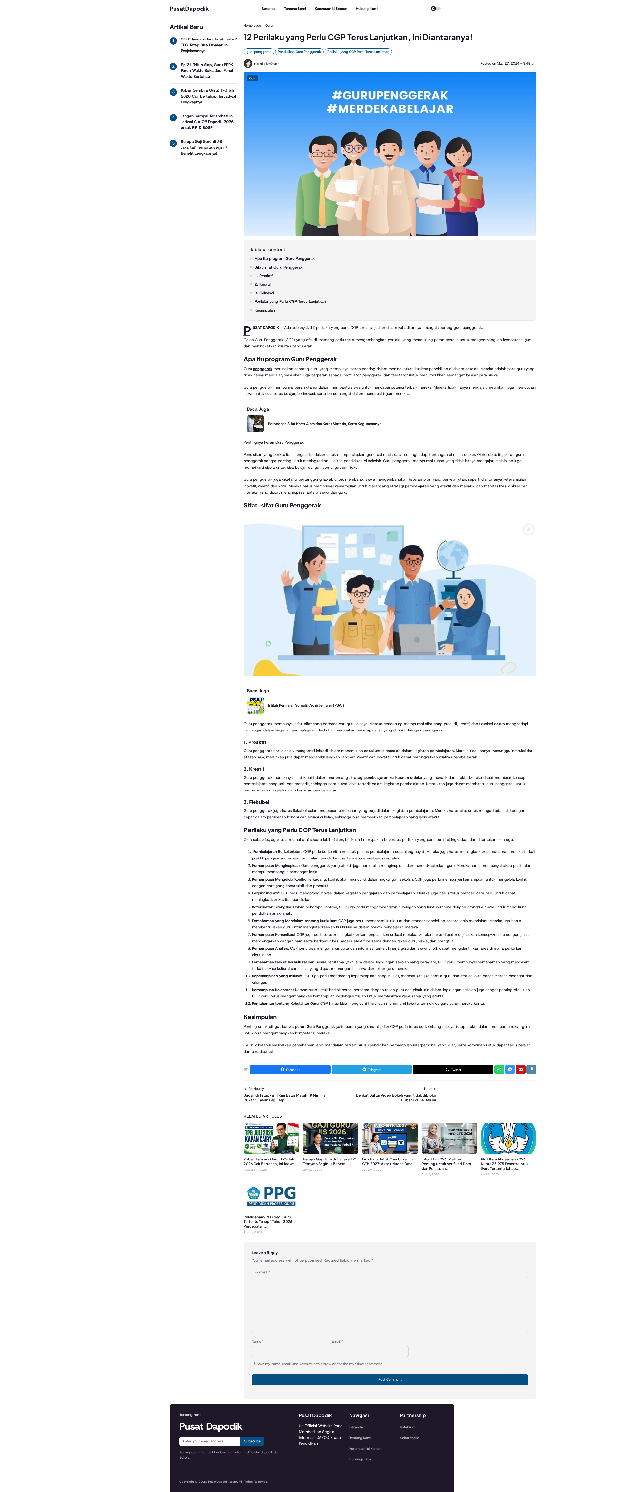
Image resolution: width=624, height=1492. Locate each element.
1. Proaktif (264, 275)
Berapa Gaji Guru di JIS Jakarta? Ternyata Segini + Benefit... (329, 1161)
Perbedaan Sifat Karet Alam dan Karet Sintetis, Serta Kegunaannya (324, 423)
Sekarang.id (409, 1437)
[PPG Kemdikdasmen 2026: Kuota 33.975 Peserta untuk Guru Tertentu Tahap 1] (508, 1152)
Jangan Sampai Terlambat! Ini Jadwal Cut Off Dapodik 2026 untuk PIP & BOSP (207, 121)
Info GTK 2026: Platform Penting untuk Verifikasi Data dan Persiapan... (446, 1163)
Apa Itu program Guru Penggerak (285, 258)
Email (337, 1341)
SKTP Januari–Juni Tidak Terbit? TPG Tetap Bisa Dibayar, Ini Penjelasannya (209, 45)
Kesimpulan (265, 310)
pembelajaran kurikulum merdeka (393, 777)
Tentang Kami (295, 8)
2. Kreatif (263, 284)
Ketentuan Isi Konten (331, 8)
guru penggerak (258, 51)
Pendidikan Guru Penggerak (299, 51)
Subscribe (252, 1441)
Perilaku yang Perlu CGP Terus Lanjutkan (290, 301)
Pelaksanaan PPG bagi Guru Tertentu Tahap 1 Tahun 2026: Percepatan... (268, 1221)
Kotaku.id (407, 1427)
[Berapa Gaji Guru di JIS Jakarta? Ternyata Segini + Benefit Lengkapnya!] (330, 1152)
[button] (531, 1069)
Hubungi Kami (367, 8)
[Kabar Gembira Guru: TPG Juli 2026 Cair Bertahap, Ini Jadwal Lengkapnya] (271, 1152)
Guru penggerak (258, 368)
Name (258, 1341)
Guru (252, 78)
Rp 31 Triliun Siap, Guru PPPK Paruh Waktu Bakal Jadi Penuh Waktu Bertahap (207, 70)
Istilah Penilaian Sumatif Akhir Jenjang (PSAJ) (306, 705)
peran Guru (305, 1026)
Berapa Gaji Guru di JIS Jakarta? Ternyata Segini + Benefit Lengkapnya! (204, 147)
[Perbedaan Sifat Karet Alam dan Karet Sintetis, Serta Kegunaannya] (255, 430)
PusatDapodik (189, 8)
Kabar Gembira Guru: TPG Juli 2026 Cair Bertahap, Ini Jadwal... (271, 1161)
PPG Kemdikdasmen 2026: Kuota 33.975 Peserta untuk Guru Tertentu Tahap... (504, 1163)
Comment (261, 1272)
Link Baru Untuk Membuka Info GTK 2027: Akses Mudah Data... (389, 1161)
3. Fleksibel (264, 292)
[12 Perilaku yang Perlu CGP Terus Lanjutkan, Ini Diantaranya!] (390, 234)
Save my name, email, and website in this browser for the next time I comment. (320, 1363)
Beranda (268, 8)
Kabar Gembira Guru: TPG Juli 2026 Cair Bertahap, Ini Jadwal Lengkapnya (208, 96)
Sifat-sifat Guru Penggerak (278, 267)
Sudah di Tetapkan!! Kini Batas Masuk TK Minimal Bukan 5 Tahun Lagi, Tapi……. (285, 1097)
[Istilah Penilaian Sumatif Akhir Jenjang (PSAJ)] (255, 712)
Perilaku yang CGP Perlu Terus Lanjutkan (358, 51)
